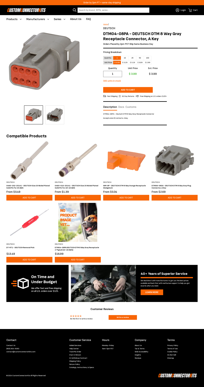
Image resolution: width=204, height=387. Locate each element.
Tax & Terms (139, 349)
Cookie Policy (172, 352)
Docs (121, 107)
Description (110, 107)
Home (105, 24)
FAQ (88, 19)
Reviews (138, 358)
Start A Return (75, 355)
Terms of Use (172, 349)
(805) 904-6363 (12, 349)
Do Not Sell (171, 355)
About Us (75, 19)
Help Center (74, 349)
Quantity (112, 68)
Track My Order (75, 352)
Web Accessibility (141, 352)
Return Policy (74, 364)
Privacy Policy (172, 345)
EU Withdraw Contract (78, 358)
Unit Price (133, 68)
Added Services (75, 345)
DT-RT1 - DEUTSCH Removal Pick (20, 247)
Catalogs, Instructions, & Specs (81, 367)
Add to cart (128, 89)
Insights (138, 355)
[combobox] (113, 10)
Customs (130, 107)
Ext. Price (153, 68)
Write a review (123, 317)
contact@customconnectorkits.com (20, 352)
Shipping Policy (75, 361)
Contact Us (10, 345)
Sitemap (170, 358)
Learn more (151, 292)
